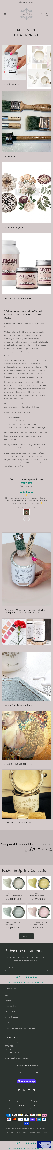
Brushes (8, 156)
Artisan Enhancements (16, 298)
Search (8, 995)
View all (26, 936)
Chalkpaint (10, 84)
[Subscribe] (45, 968)
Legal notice (46, 1132)
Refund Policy (10, 1012)
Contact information (27, 1136)
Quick (8, 988)
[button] (5, 14)
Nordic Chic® (16, 1128)
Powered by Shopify (28, 1128)
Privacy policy (9, 1132)
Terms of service (22, 1132)
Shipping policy (35, 1132)
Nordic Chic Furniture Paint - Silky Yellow (38, 895)
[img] (26, 483)
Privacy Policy (10, 1006)
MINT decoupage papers (17, 764)
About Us (8, 1001)
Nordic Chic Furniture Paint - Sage (12, 924)
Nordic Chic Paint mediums (18, 705)
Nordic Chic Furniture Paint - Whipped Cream (13, 895)
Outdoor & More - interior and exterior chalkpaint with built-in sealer (24, 611)
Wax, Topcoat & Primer (16, 822)
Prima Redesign (12, 227)
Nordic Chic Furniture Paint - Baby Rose (38, 924)
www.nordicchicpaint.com (16, 1058)
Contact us (9, 1023)
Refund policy (41, 1128)
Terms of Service (11, 1017)
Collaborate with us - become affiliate (20, 1028)
